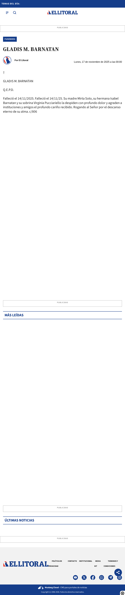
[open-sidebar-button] (7, 12)
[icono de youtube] (75, 577)
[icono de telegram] (110, 577)
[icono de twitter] (84, 577)
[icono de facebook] (92, 577)
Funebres (10, 39)
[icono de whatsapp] (101, 577)
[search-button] (14, 12)
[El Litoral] (62, 12)
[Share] (118, 573)
